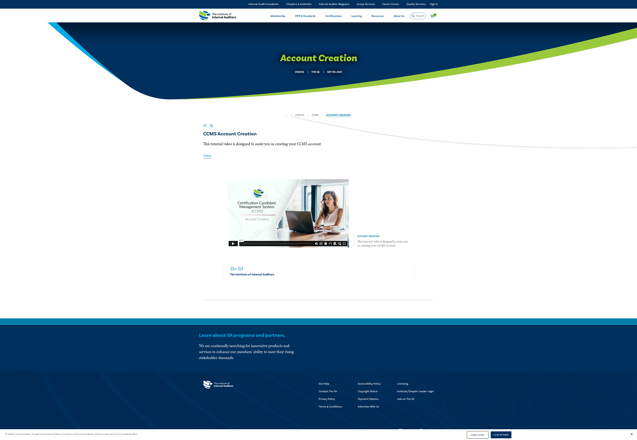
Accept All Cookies (501, 434)
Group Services (366, 4)
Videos (207, 155)
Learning (357, 16)
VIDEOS (299, 115)
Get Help (324, 383)
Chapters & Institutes (299, 4)
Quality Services (416, 4)
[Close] (631, 434)
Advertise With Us (368, 406)
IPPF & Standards (305, 16)
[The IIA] (217, 16)
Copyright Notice (368, 391)
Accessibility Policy (369, 383)
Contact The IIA (328, 391)
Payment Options (368, 399)
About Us (398, 16)
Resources (377, 16)
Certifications (333, 16)
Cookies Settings (478, 434)
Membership (278, 16)
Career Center (390, 4)
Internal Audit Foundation (263, 4)
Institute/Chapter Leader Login (415, 391)
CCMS (315, 115)
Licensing (402, 383)
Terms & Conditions (330, 406)
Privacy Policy (327, 399)
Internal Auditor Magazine (334, 4)
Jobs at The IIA (405, 399)
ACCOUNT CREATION (338, 115)
